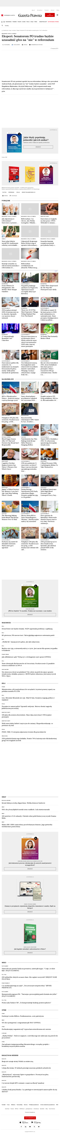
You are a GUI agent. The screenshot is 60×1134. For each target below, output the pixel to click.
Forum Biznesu (52, 1108)
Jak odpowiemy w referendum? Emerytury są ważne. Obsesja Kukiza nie (9, 221)
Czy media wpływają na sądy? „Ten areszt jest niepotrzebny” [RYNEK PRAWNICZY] (27, 987)
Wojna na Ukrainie (6, 800)
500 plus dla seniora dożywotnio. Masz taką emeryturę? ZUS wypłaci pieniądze (27, 716)
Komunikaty (19, 1104)
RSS (57, 1104)
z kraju (18, 192)
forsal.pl (46, 10)
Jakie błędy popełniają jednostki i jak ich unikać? (36, 138)
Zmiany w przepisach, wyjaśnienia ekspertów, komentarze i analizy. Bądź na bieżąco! (30, 907)
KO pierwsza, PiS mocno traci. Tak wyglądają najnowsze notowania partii (28, 635)
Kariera (26, 1104)
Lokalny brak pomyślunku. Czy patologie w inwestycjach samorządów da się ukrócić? (29, 1091)
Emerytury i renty (45, 216)
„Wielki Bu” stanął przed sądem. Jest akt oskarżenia (20, 642)
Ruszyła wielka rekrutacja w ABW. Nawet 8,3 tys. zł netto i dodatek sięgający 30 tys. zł (30, 420)
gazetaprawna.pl (29, 1108)
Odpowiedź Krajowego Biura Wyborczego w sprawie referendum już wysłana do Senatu (30, 243)
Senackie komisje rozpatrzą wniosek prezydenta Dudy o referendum (47, 243)
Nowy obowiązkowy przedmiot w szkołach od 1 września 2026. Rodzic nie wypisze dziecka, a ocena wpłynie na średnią (29, 398)
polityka (4, 192)
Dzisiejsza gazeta (9, 15)
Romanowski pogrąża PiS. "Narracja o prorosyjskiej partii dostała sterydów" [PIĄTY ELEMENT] (29, 995)
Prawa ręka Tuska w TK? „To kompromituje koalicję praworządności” (26, 1003)
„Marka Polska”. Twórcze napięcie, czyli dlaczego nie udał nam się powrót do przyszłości (30, 1037)
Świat (3, 807)
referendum (11, 192)
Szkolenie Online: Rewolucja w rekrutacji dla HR (30, 861)
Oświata (4, 238)
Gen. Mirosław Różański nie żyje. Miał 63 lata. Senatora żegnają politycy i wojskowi (28, 699)
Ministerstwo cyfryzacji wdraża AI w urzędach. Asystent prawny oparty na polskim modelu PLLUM (28, 690)
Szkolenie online (30, 609)
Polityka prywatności (34, 1104)
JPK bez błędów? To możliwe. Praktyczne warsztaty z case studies (30, 611)
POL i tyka (4, 974)
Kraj (3, 626)
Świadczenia (5, 736)
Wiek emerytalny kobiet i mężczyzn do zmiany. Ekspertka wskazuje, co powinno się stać (27, 724)
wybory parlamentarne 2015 (28, 192)
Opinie (3, 1013)
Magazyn (4, 1058)
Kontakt (3, 1104)
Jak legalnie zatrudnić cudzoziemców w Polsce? (30, 949)
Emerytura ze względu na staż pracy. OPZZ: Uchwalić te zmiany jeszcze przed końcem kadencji (49, 221)
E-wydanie (4, 1033)
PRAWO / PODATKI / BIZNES (30, 904)
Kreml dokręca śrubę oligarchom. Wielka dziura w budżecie (23, 803)
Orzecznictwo (5, 669)
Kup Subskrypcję (50, 15)
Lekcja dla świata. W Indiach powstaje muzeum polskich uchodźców (26, 1068)
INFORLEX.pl (22, 1108)
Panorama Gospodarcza (30, 1112)
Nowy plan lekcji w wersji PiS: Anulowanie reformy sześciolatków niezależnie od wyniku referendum (10, 243)
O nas (8, 1104)
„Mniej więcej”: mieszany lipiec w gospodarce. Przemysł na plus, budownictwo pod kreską (25, 1076)
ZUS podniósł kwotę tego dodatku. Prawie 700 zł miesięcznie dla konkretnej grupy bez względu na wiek (29, 740)
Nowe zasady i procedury (30, 947)
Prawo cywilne (5, 654)
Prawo (3, 686)
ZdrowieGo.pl (36, 1108)
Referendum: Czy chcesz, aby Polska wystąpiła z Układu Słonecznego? (28, 221)
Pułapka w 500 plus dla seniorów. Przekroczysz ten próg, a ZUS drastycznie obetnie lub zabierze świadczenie (10, 420)
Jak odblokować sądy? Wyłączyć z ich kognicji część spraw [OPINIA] (26, 657)
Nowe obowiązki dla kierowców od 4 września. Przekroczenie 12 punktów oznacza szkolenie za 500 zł (28, 665)
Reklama (13, 1104)
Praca (3, 703)
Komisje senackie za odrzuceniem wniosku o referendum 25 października (10, 266)
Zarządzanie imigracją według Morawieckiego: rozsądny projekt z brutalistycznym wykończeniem (25, 1045)
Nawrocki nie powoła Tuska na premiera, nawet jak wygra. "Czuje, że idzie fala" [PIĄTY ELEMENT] (28, 970)
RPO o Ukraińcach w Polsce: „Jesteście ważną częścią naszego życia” (10, 398)
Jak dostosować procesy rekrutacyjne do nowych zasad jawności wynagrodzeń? (30, 864)
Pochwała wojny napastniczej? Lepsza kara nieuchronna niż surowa (26, 1029)
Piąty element (5, 966)
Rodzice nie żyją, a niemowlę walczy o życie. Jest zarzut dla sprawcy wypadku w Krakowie (29, 649)
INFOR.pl (16, 1108)
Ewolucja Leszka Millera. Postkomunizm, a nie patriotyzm (23, 1016)
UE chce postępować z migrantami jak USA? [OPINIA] (21, 1023)
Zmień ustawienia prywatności (47, 1104)
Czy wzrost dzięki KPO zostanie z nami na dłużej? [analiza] (23, 1083)
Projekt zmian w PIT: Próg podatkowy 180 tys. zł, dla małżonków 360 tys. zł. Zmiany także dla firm (49, 398)
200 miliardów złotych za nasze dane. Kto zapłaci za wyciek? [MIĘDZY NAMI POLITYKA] (29, 978)
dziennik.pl (39, 10)
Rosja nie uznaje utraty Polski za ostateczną (17, 1061)
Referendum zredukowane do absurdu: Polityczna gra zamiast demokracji (29, 266)
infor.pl (52, 10)
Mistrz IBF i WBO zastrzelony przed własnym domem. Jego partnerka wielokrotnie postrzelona (27, 826)
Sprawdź (38, 147)
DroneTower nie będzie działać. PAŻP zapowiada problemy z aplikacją (27, 629)
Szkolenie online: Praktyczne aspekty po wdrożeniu (36, 142)
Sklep (57, 10)
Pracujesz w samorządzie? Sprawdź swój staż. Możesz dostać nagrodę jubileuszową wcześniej (27, 707)
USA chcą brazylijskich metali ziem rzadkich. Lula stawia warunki (26, 810)
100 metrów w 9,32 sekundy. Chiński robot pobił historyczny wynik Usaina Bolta (29, 817)
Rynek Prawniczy (6, 983)
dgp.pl (33, 10)
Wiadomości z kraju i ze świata (9, 30)
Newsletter (42, 1108)
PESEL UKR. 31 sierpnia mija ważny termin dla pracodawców (24, 732)
